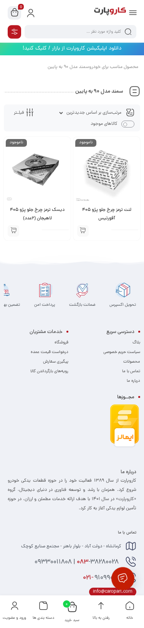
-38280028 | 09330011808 (77, 562)
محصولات (131, 362)
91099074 (102, 578)
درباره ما (133, 381)
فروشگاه (61, 343)
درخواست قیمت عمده (49, 352)
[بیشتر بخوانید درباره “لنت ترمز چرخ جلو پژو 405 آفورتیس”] (83, 231)
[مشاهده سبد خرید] (14, 13)
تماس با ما (131, 371)
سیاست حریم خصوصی (121, 352)
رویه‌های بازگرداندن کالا (49, 371)
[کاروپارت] (110, 12)
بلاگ (136, 343)
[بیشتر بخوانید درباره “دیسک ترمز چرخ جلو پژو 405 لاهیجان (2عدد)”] (13, 231)
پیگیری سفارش (55, 362)
